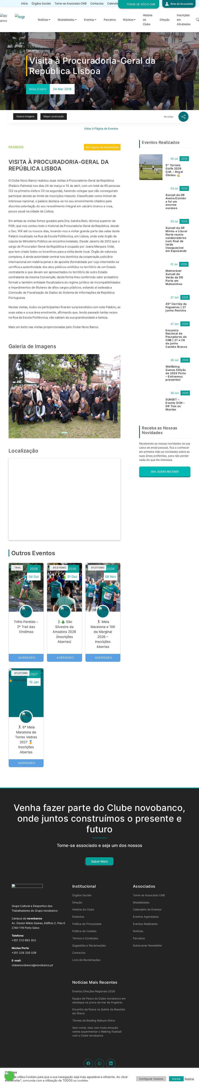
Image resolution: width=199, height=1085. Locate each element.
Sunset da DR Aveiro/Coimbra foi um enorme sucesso (176, 201)
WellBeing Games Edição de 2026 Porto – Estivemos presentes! (176, 373)
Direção (164, 19)
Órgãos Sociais (41, 3)
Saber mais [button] (99, 861)
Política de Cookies (84, 931)
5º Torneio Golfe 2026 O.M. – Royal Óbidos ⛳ (174, 170)
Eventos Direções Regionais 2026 (93, 991)
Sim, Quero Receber (165, 471)
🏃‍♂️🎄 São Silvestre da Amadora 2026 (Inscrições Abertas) (64, 632)
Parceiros (110, 19)
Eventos (89, 19)
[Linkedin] (111, 1064)
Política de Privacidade (86, 923)
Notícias (43, 19)
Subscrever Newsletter (147, 945)
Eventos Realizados (145, 923)
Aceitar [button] (176, 1078)
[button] (179, 4)
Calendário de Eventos (147, 909)
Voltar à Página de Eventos (100, 128)
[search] (195, 20)
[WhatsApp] (99, 1064)
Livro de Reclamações (86, 960)
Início (24, 3)
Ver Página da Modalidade (102, 147)
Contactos (96, 3)
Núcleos (128, 19)
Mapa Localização (54, 116)
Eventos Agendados (146, 916)
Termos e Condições (85, 938)
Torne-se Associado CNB (70, 3)
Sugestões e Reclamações (89, 945)
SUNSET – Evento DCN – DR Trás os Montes (175, 404)
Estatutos (78, 916)
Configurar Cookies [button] (151, 1078)
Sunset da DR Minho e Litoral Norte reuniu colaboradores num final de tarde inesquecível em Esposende (176, 239)
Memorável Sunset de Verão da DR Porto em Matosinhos (174, 277)
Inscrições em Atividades (183, 19)
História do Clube (147, 19)
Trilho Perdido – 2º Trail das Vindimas (26, 627)
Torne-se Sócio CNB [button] (141, 4)
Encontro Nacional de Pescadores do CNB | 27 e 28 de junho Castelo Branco (176, 338)
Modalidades (66, 19)
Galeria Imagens (25, 116)
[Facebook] (88, 1064)
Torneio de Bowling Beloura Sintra (93, 1020)
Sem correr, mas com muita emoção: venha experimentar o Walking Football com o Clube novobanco (96, 1031)
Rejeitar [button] (189, 1078)
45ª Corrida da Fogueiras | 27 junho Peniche (176, 307)
